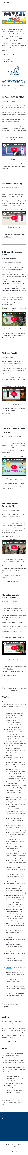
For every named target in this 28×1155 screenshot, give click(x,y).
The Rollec (9, 967)
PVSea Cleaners (10, 883)
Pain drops (8, 851)
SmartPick (8, 923)
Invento (8, 825)
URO (7, 984)
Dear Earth (9, 743)
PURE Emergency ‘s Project (13, 867)
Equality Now (7, 236)
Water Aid (5, 168)
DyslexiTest (9, 757)
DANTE (8, 729)
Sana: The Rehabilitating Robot (14, 895)
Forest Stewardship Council (9, 338)
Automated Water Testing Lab (14, 713)
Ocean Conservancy (7, 488)
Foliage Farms (9, 797)
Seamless (8, 909)
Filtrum (8, 785)
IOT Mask (8, 839)
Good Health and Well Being (13, 809)
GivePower (10, 668)
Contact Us (14, 1151)
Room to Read (6, 413)
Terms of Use (8, 1149)
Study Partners (10, 939)
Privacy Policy (19, 1149)
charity (24, 1069)
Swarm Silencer (10, 953)
